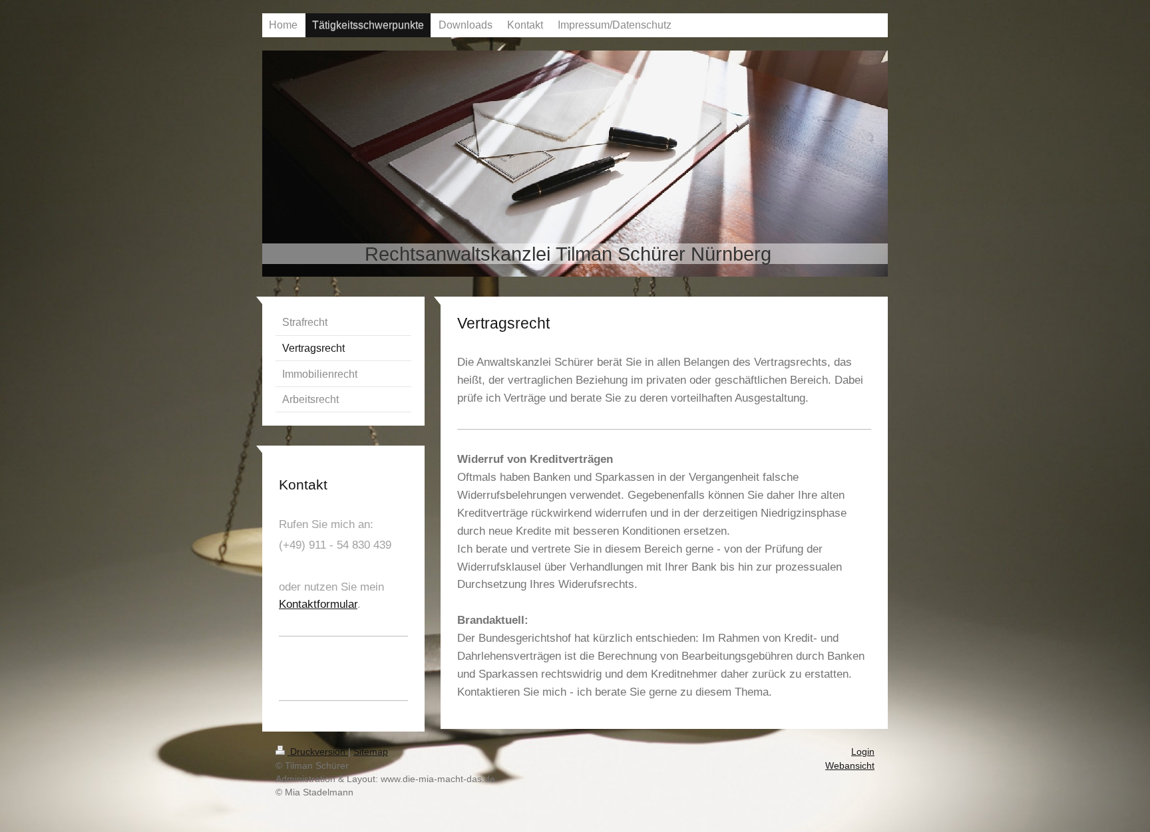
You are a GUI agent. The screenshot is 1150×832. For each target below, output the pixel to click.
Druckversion (318, 751)
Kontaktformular (318, 604)
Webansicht (849, 765)
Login (862, 751)
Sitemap (370, 751)
